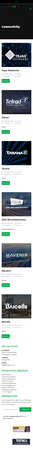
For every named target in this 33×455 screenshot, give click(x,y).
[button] (30, 9)
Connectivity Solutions (8, 377)
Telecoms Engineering (8, 379)
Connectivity (7, 76)
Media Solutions (6, 374)
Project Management (8, 385)
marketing (18, 74)
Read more (6, 81)
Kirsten (19, 121)
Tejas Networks (10, 70)
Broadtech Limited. (14, 416)
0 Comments (17, 76)
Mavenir (6, 270)
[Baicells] (16, 306)
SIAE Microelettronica (14, 219)
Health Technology (7, 381)
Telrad (5, 117)
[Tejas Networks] (16, 55)
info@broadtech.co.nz (8, 365)
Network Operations (8, 387)
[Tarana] (16, 153)
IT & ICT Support (7, 392)
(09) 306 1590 (6, 360)
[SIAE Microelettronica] (16, 204)
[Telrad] (16, 102)
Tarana (6, 168)
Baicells (6, 321)
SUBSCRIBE (25, 409)
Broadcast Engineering (9, 383)
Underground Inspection (9, 389)
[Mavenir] (16, 255)
